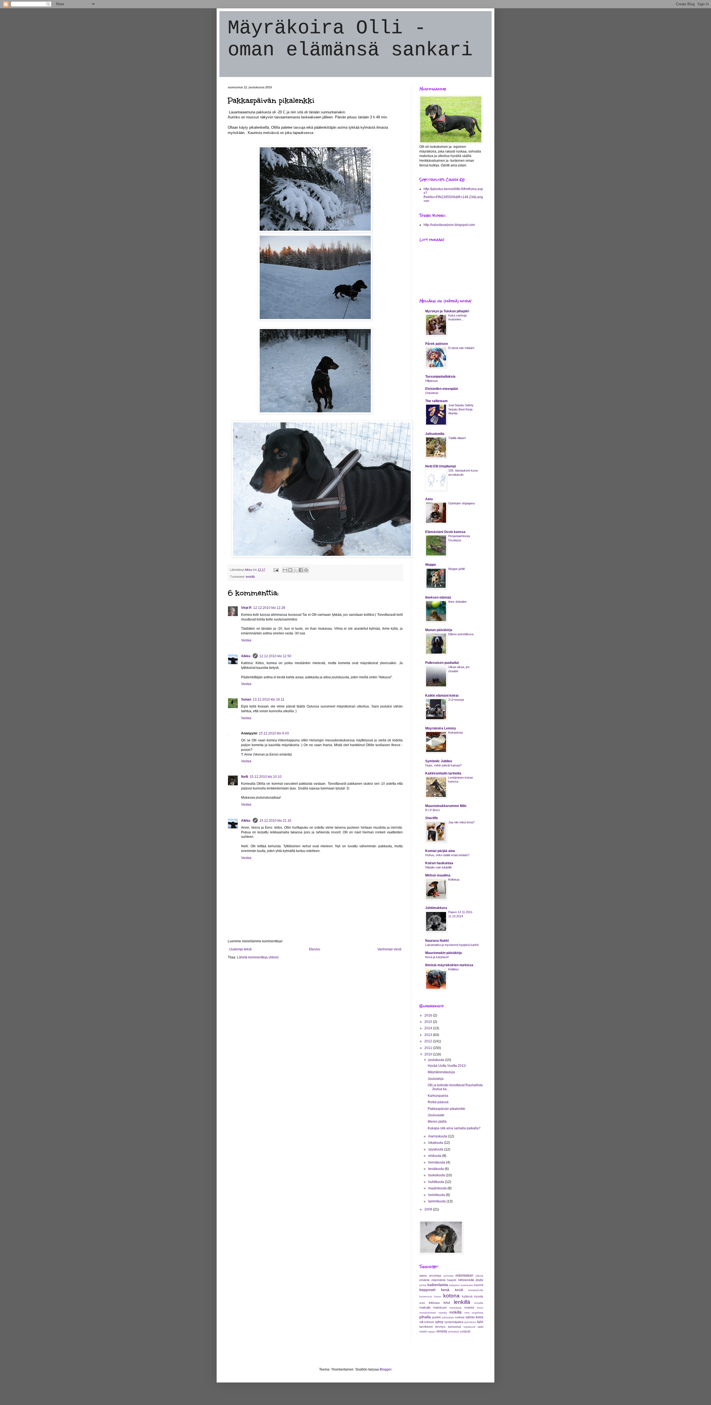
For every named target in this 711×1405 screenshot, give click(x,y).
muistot (469, 1307)
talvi (480, 1322)
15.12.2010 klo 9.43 (274, 733)
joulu (479, 1280)
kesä (445, 1289)
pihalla (425, 1317)
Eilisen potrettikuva (461, 634)
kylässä (467, 1296)
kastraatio (467, 1285)
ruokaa (459, 1317)
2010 (428, 1054)
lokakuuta (436, 1143)
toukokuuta (437, 1175)
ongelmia (477, 1312)
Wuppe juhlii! (456, 569)
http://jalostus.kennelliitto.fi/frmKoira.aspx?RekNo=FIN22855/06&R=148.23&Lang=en (453, 195)
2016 (428, 1015)
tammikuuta (437, 1201)
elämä (479, 1275)
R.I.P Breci (432, 810)
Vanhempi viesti (389, 949)
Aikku (246, 656)
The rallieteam (436, 401)
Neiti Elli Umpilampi (440, 466)
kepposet (427, 1289)
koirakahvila (475, 1290)
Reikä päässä (438, 1102)
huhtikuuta (436, 1182)
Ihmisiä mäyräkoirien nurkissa (449, 965)
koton (437, 1296)
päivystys (448, 1317)
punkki (436, 1317)
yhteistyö (453, 1331)
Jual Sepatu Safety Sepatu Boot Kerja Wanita (461, 409)
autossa (448, 1275)
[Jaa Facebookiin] (301, 570)
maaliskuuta (437, 1188)
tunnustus (454, 1326)
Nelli (244, 777)
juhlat (422, 1285)
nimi (466, 1312)
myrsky (443, 1312)
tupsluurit (469, 1326)
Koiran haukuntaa (439, 863)
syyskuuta (436, 1149)
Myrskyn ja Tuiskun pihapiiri (447, 311)
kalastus (454, 1285)
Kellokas (454, 879)
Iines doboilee (457, 601)
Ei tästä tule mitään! (461, 348)
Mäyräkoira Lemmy (440, 728)
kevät (459, 1290)
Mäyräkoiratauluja (441, 1072)
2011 (428, 1048)
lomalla (478, 1302)
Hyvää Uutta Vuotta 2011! (447, 1066)
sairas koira (474, 1317)
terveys (440, 1326)
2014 (428, 1028)
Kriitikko (453, 969)
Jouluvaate (436, 1115)
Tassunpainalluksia (440, 376)
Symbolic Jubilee (438, 761)
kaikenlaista (437, 1284)
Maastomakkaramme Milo (445, 806)
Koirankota (455, 732)
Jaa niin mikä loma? (461, 822)
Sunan (246, 699)
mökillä (455, 1312)
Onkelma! (431, 393)
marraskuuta (438, 1136)
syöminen (470, 1322)
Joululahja (436, 1079)
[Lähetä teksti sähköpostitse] (275, 569)
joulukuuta (436, 1060)
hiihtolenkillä (466, 1280)
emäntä (424, 1280)
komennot (425, 1296)
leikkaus (434, 1302)
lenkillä (250, 576)
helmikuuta (437, 1195)
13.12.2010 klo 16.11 (268, 699)
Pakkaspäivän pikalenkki (446, 1109)
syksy (439, 1322)
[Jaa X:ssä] (295, 570)
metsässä (455, 1307)
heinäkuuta (437, 1162)
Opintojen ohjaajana (461, 503)
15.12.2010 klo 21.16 (275, 821)
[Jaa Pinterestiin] (306, 570)
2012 (428, 1041)
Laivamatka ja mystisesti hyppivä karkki (452, 944)
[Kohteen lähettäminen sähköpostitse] (285, 570)
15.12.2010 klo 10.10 (266, 777)
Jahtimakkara (436, 908)
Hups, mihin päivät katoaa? (443, 765)
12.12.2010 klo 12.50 (275, 656)
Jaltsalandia (434, 434)
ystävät (465, 1331)
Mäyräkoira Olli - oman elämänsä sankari (350, 39)
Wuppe (430, 565)
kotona (451, 1296)
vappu (431, 1331)
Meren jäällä (437, 1121)
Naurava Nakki (437, 941)
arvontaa (435, 1275)
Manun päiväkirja (438, 630)
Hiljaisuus (431, 380)
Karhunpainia (438, 1096)
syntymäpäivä (453, 1322)
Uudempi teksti (240, 949)
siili (421, 1322)
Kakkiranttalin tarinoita (443, 773)
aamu (423, 1275)
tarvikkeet (426, 1326)
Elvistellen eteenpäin (441, 389)
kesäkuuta (436, 1169)
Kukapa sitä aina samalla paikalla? (454, 1128)
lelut (447, 1303)
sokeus (429, 1322)
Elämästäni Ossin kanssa (445, 532)
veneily (441, 1331)
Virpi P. (246, 608)
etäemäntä (438, 1280)
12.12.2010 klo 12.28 (269, 608)
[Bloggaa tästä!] (290, 570)
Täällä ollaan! (457, 438)
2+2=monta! (456, 699)
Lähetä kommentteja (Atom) (258, 957)
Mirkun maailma (437, 875)
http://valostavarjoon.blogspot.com (449, 225)
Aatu (429, 499)
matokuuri (440, 1307)
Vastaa (246, 640)
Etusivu (314, 949)
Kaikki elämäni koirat (442, 695)
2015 (428, 1022)
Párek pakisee (436, 344)
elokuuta (435, 1156)
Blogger (385, 1369)
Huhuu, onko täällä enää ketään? (447, 855)
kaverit (478, 1285)
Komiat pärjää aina (440, 851)
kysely (478, 1296)
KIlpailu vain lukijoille (438, 867)
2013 (428, 1035)
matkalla (424, 1307)
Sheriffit (431, 818)
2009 (428, 1209)
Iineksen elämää (438, 597)
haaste (451, 1280)
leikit (422, 1302)
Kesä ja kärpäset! (437, 957)
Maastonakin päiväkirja (443, 953)
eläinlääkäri (464, 1275)
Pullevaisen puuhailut (442, 663)
